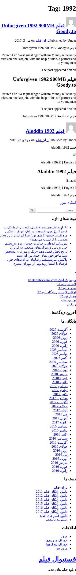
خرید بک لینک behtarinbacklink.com (52, 280)
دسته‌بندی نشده (57, 520)
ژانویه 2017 (60, 422)
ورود (64, 536)
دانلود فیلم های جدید (54, 515)
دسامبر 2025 (59, 349)
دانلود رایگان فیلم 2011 (52, 491)
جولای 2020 (60, 366)
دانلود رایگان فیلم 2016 (52, 507)
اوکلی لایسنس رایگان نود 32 (56, 292)
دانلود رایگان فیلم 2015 (52, 503)
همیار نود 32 (68, 296)
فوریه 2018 (60, 378)
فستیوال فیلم (57, 559)
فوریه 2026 (60, 341)
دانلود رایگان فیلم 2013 (52, 499)
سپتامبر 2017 (58, 398)
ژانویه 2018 (60, 382)
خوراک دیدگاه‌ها (57, 544)
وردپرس (62, 548)
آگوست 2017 (59, 402)
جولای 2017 (60, 406)
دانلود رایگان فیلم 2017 (52, 511)
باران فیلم (42, 40)
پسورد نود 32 (67, 288)
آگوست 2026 (59, 329)
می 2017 (61, 414)
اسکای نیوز (68, 202)
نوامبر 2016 (60, 430)
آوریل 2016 (60, 458)
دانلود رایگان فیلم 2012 (52, 495)
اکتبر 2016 (60, 434)
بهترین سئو (68, 300)
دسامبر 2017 (59, 386)
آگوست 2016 (59, 442)
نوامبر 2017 (60, 390)
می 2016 (61, 454)
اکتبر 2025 (60, 358)
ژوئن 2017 (60, 410)
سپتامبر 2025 (58, 362)
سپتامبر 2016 (58, 438)
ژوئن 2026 (60, 337)
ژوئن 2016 (60, 450)
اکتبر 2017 (60, 394)
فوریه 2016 (60, 466)
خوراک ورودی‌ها (56, 540)
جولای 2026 (60, 333)
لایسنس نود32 (66, 284)
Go (32, 210)
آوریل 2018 (60, 370)
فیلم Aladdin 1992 (45, 131)
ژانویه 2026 (60, 345)
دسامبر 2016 (59, 426)
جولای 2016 (60, 446)
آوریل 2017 (60, 418)
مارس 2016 (59, 462)
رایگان (71, 304)
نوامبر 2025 (60, 354)
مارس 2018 (59, 374)
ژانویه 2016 (60, 470)
